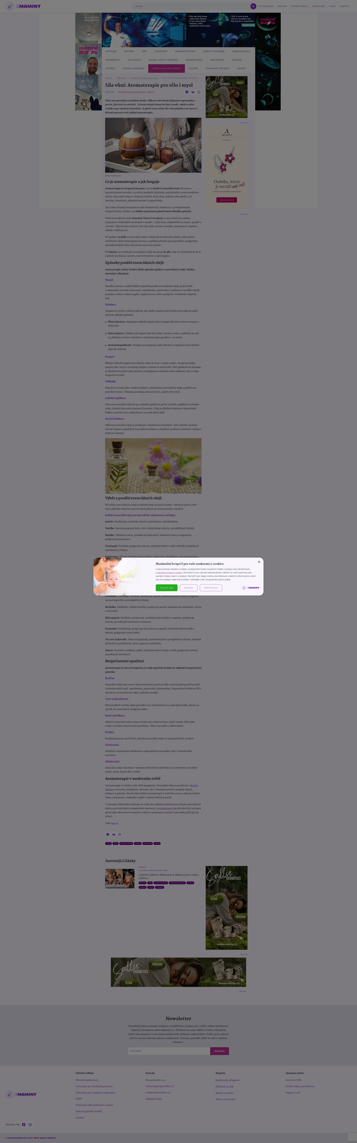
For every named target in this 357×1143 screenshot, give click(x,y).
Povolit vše (166, 587)
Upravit (188, 587)
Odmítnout (211, 587)
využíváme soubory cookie (169, 572)
